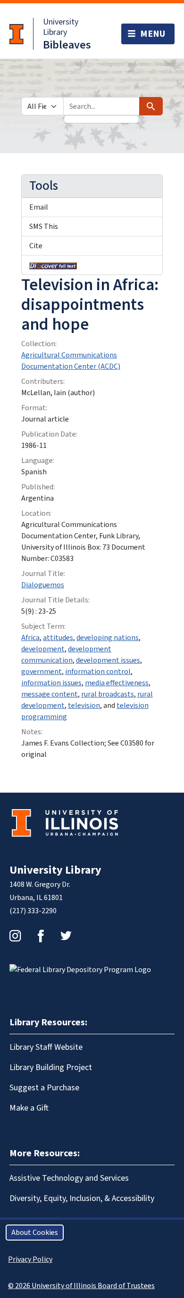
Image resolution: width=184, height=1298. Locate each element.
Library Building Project (50, 1067)
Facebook (40, 936)
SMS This (43, 226)
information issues (51, 683)
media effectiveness (117, 683)
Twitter (66, 936)
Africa (30, 638)
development (43, 649)
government (41, 671)
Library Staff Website (46, 1047)
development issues (108, 660)
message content (49, 694)
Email (38, 207)
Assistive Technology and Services (69, 1178)
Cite (35, 246)
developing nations (107, 638)
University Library (60, 27)
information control (98, 671)
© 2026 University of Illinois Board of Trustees (81, 1286)
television (84, 705)
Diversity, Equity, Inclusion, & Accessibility (81, 1198)
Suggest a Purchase (44, 1088)
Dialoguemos (42, 585)
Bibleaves (67, 45)
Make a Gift (29, 1108)
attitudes (58, 638)
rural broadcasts (107, 694)
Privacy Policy (30, 1259)
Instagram (15, 936)
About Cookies (34, 1232)
